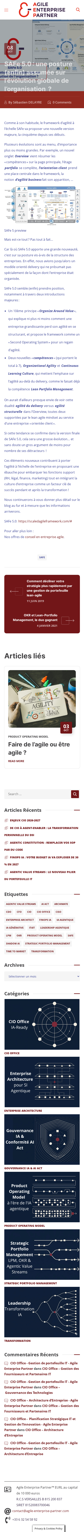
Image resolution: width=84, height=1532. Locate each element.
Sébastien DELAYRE (27, 102)
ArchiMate (61, 904)
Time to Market (16, 951)
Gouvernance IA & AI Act (23, 1168)
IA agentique (65, 920)
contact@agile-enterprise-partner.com (40, 1511)
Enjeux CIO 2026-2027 (25, 820)
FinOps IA (45, 920)
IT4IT (32, 927)
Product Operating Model (28, 736)
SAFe (42, 557)
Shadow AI (13, 943)
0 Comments (62, 102)
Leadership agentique (54, 927)
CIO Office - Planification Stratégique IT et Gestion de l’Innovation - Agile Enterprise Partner (40, 1424)
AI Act (45, 904)
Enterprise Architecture (23, 1111)
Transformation (42, 951)
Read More (16, 761)
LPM (8, 935)
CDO (8, 912)
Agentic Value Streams (21, 904)
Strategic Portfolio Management (47, 943)
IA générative (15, 927)
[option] (42, 720)
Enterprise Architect (20, 920)
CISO (58, 912)
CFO (19, 912)
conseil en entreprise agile (44, 537)
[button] (78, 10)
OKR (19, 935)
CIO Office (43, 912)
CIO (29, 912)
